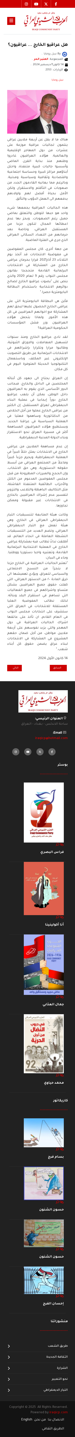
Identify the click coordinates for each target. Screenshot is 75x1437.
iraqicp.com (58, 1412)
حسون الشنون (51, 1210)
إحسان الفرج (53, 1304)
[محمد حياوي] (44, 1044)
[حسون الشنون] (44, 1183)
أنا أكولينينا (54, 925)
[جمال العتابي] (44, 965)
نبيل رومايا (57, 80)
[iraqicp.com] (41, 21)
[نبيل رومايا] (64, 54)
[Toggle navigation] (11, 21)
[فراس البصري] (44, 813)
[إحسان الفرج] (44, 1280)
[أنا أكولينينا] (44, 889)
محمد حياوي (54, 1083)
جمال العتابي (53, 1004)
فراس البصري (52, 852)
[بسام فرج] (44, 1133)
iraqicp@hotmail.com (51, 738)
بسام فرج (56, 1157)
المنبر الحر (41, 59)
